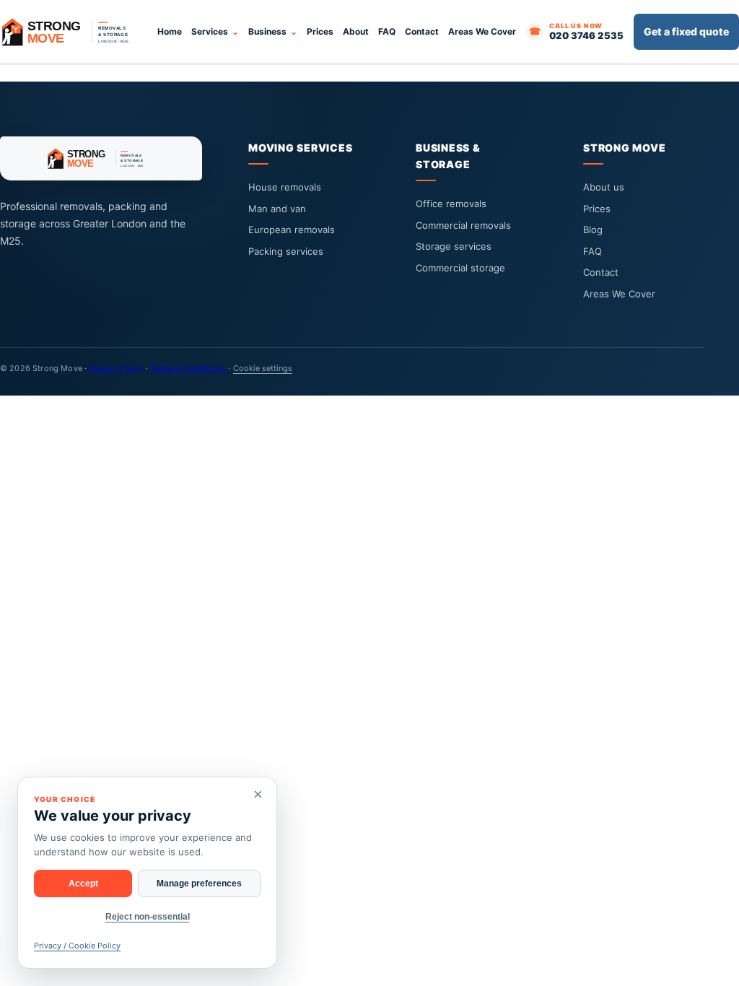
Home (169, 31)
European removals (291, 229)
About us (603, 187)
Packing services (285, 251)
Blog (593, 229)
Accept (83, 883)
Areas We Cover (482, 31)
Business (267, 31)
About (356, 31)
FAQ (386, 31)
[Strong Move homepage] (72, 32)
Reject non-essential (147, 917)
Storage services (453, 246)
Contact (422, 31)
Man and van (277, 208)
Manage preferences (199, 883)
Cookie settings (262, 368)
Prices (320, 31)
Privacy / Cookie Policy (77, 946)
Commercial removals (463, 225)
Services (209, 31)
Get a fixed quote (686, 31)
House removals (284, 187)
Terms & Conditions (188, 368)
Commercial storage (460, 268)
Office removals (451, 203)
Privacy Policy (116, 368)
